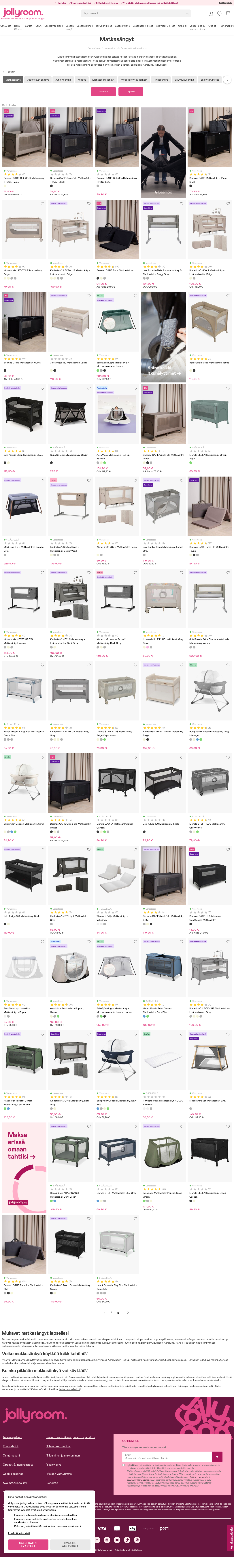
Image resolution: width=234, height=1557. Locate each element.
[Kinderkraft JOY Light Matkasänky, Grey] (51, 924)
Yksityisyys (53, 1465)
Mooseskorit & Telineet (134, 79)
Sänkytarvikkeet (210, 79)
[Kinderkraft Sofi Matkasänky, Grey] (190, 1108)
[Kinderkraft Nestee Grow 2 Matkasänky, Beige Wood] (51, 555)
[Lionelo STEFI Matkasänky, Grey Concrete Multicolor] (104, 1201)
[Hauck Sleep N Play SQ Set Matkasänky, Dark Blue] (54, 1201)
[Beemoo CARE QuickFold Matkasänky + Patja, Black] (51, 186)
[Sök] (187, 13)
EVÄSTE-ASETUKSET (70, 1544)
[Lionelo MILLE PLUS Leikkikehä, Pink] (147, 647)
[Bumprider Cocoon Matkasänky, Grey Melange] (190, 739)
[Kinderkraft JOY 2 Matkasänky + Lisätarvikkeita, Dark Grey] (194, 278)
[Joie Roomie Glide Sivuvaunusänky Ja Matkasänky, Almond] (147, 278)
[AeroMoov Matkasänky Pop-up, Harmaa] (98, 462)
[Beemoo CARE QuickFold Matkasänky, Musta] (147, 462)
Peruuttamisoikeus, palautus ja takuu (70, 1437)
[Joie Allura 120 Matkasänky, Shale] (144, 831)
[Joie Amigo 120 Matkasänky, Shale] (54, 370)
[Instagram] (107, 1540)
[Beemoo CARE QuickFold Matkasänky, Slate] (151, 462)
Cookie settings (13, 1474)
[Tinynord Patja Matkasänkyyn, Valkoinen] (98, 924)
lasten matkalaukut (69, 1389)
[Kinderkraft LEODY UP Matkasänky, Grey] (11, 278)
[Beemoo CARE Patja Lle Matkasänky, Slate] (104, 278)
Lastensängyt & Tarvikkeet (117, 48)
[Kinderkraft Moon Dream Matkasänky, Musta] (147, 739)
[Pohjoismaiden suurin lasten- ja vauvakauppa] (23, 12)
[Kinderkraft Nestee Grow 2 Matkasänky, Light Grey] (58, 555)
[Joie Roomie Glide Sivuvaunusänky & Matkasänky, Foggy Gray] (144, 278)
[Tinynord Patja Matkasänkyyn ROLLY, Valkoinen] (101, 924)
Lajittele (131, 91)
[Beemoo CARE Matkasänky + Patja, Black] (190, 186)
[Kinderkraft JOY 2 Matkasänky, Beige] (98, 555)
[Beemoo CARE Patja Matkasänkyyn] (98, 278)
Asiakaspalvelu (225, 2)
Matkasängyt (139, 48)
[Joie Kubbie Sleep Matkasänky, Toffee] (190, 370)
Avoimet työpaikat (15, 1483)
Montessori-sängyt (103, 79)
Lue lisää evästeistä (19, 1533)
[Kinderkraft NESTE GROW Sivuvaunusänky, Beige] (8, 647)
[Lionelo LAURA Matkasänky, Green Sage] (104, 831)
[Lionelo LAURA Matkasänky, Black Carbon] (98, 831)
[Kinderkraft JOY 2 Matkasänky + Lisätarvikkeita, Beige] (190, 278)
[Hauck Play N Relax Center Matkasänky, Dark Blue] (144, 1016)
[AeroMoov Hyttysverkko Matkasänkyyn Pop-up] (5, 1016)
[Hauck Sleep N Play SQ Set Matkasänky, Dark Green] (51, 1201)
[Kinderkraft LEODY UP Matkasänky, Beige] (5, 278)
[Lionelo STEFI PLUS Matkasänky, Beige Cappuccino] (98, 739)
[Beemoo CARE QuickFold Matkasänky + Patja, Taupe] (5, 186)
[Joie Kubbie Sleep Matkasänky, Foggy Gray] (144, 555)
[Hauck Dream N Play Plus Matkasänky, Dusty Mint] (8, 739)
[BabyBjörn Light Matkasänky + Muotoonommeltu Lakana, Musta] (104, 370)
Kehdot (82, 79)
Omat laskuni (11, 1455)
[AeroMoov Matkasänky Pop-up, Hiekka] (101, 462)
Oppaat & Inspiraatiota (18, 1465)
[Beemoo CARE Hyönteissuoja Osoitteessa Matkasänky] (190, 924)
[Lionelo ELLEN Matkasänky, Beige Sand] (194, 1201)
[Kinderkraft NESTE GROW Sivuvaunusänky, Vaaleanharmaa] (11, 647)
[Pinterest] (137, 1540)
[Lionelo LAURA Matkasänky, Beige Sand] (101, 831)
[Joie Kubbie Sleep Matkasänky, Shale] (194, 370)
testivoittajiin (114, 1386)
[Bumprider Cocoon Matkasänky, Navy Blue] (197, 739)
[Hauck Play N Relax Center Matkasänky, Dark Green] (147, 1016)
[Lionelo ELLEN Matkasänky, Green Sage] (190, 462)
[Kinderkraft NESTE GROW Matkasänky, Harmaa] (5, 647)
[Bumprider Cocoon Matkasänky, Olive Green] (200, 739)
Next (227, 80)
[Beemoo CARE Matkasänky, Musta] (5, 370)
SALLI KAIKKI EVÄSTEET (28, 1544)
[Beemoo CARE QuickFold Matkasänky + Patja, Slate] (98, 186)
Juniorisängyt (63, 79)
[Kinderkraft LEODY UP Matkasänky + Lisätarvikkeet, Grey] (15, 278)
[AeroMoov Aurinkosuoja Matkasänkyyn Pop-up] (8, 1016)
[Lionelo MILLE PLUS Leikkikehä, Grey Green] (151, 647)
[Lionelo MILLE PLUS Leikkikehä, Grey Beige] (144, 647)
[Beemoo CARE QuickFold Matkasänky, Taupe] (144, 462)
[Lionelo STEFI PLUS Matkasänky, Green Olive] (104, 739)
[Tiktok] (127, 1540)
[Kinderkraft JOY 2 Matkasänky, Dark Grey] (101, 555)
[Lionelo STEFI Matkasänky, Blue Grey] (98, 1201)
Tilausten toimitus (58, 1446)
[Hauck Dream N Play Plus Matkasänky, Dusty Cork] (11, 739)
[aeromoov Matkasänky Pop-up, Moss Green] (104, 462)
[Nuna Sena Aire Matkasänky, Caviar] (51, 462)
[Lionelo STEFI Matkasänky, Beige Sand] (101, 1201)
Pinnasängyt (161, 79)
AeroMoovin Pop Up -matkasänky (126, 1359)
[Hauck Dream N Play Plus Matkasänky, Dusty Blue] (5, 739)
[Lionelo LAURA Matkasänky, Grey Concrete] (108, 831)
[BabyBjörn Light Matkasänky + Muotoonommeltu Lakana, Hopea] (101, 370)
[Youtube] (117, 1540)
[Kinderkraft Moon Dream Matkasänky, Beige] (144, 739)
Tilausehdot (10, 1446)
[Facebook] (97, 1540)
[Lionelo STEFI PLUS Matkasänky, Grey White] (101, 739)
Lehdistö (52, 1483)
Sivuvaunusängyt (184, 79)
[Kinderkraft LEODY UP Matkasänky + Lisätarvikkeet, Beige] (8, 278)
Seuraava (127, 1313)
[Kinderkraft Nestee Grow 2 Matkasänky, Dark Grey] (54, 555)
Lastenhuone (94, 48)
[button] (219, 13)
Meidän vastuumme (59, 1474)
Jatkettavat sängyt (38, 79)
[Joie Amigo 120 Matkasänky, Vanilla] (51, 370)
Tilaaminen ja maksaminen (63, 1455)
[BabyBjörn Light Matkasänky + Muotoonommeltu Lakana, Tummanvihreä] (98, 370)
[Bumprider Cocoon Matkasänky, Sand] (194, 739)
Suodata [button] (103, 91)
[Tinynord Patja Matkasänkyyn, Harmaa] (104, 924)
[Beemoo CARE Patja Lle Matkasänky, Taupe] (101, 278)
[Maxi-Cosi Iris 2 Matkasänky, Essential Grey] (5, 555)
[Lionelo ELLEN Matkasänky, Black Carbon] (190, 1201)
